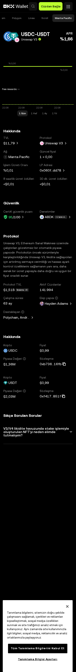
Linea (31, 18)
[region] (38, 636)
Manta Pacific (63, 18)
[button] (33, 6)
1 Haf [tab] (34, 113)
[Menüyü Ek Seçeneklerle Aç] (68, 5)
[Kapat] (67, 606)
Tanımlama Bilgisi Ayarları (37, 659)
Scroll (44, 18)
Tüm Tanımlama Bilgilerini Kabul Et (38, 648)
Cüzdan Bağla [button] (50, 6)
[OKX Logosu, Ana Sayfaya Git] (15, 6)
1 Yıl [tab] (54, 113)
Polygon (17, 18)
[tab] (17, 18)
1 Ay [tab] (44, 113)
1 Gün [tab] (22, 113)
